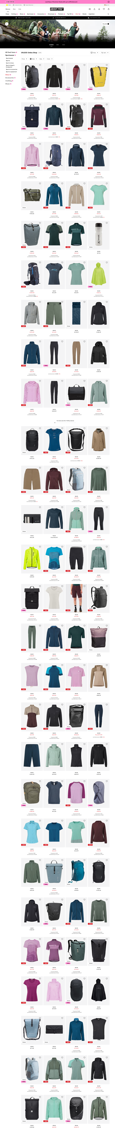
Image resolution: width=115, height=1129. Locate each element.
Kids (20, 9)
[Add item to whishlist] (40, 65)
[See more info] (32, 100)
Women (8, 9)
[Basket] (109, 9)
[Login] (94, 9)
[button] (94, 52)
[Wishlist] (104, 9)
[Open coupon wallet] (90, 9)
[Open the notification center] (99, 9)
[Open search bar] (107, 14)
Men (14, 9)
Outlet (9, 4)
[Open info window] (109, 2)
